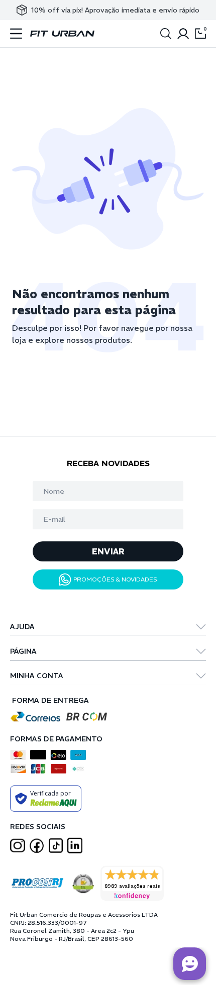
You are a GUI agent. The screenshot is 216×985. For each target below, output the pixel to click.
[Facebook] (36, 846)
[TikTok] (55, 845)
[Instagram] (17, 846)
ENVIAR (108, 551)
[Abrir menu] (16, 33)
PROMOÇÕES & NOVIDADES (115, 579)
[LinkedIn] (74, 846)
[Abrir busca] (165, 33)
